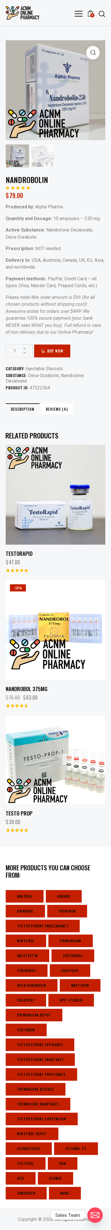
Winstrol (26, 940)
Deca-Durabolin (43, 375)
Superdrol (73, 955)
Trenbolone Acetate (35, 1089)
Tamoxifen (26, 1193)
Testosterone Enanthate (40, 1059)
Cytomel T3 (76, 1148)
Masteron (80, 985)
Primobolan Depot (34, 1014)
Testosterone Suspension (41, 1118)
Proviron (67, 911)
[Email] (95, 1215)
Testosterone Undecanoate (42, 925)
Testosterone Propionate (41, 1074)
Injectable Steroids (44, 368)
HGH (62, 1163)
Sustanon (26, 1029)
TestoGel (25, 1163)
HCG (20, 1178)
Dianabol (25, 911)
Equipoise (70, 970)
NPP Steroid (71, 1000)
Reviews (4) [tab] (57, 409)
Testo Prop (19, 813)
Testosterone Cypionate (40, 1044)
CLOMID (55, 1178)
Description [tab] (22, 409)
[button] (93, 52)
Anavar (63, 896)
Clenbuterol (28, 1148)
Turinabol (26, 970)
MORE (64, 1193)
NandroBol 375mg (27, 688)
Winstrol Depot (32, 1133)
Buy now (55, 351)
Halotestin (27, 955)
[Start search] (101, 14)
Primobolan (70, 940)
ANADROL (24, 896)
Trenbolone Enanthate (38, 1104)
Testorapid (19, 553)
